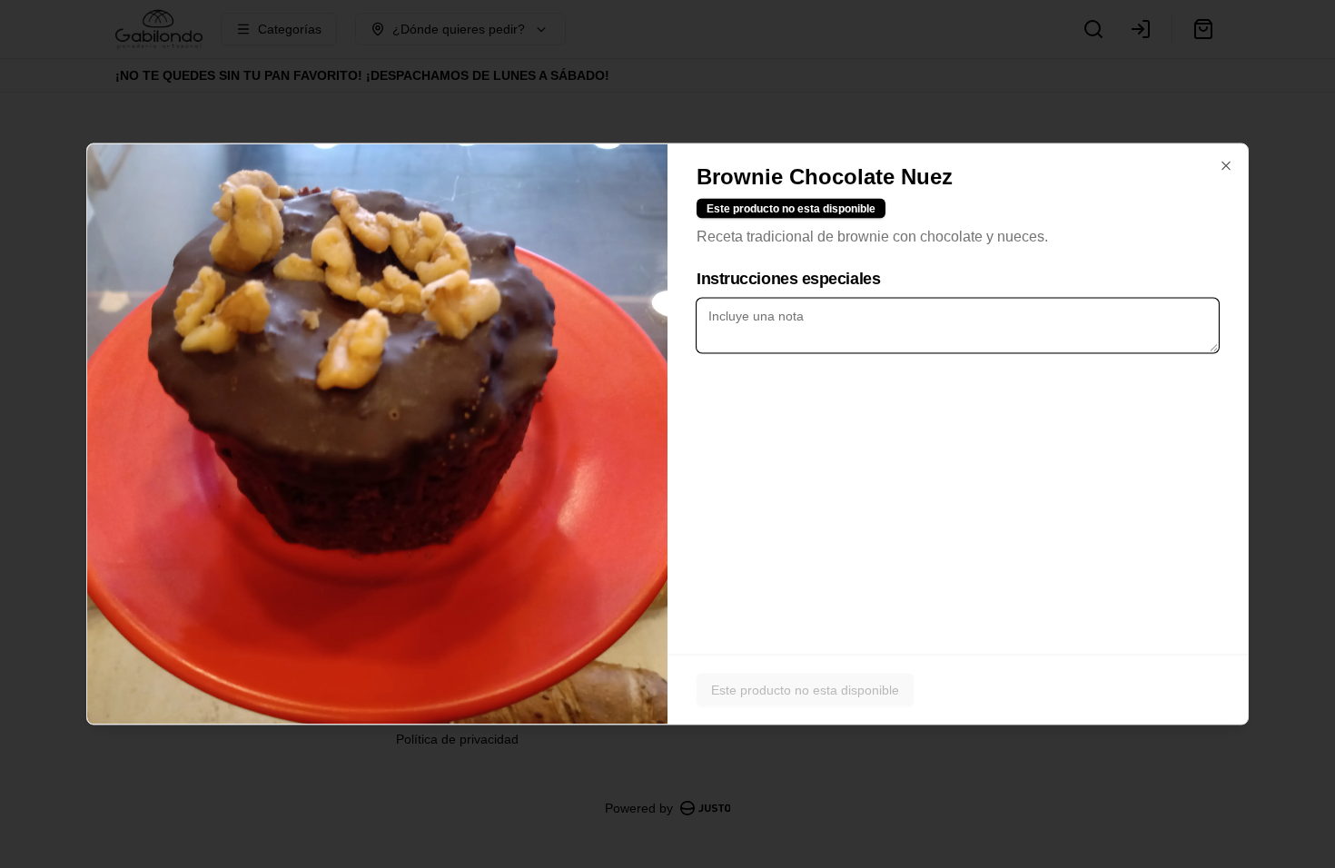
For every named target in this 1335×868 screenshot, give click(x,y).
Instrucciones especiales (788, 279)
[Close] (1226, 166)
